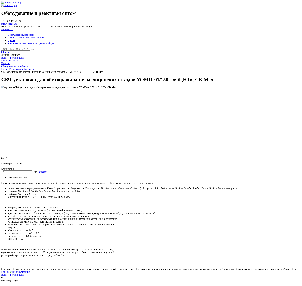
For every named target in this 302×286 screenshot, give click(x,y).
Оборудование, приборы (21, 34)
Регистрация (17, 57)
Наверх (5, 272)
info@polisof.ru (9, 23)
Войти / (5, 57)
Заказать (42, 172)
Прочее (11, 40)
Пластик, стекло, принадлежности (26, 37)
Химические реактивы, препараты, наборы (31, 43)
